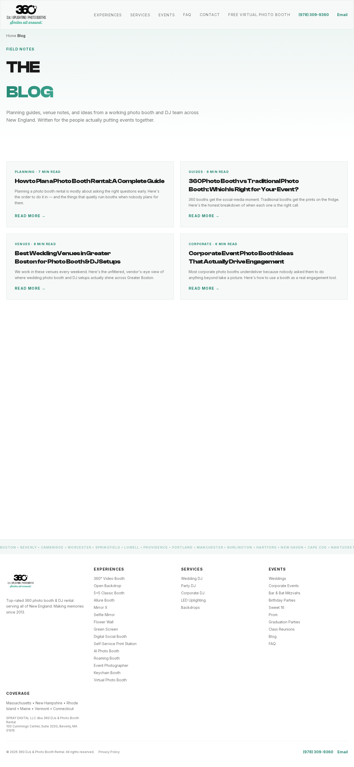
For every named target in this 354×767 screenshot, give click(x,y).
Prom (273, 614)
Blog (273, 636)
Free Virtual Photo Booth (259, 14)
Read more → (30, 216)
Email (342, 14)
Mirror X (101, 607)
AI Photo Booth (106, 651)
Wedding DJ (191, 578)
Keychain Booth (107, 672)
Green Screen (106, 629)
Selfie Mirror (104, 614)
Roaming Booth (107, 658)
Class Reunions (282, 629)
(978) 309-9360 (314, 14)
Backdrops (190, 607)
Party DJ (188, 585)
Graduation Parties (284, 622)
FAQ (187, 14)
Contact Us (115, 504)
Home (11, 35)
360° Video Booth (109, 578)
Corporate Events (284, 585)
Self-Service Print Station (115, 643)
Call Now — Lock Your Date (48, 504)
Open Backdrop (107, 585)
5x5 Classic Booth (109, 593)
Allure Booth (104, 600)
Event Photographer (111, 665)
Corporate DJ (192, 593)
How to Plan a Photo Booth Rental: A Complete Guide (89, 181)
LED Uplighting (193, 600)
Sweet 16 (276, 607)
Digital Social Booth (110, 636)
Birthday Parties (282, 600)
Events (167, 15)
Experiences (108, 15)
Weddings (277, 578)
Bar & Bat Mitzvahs (284, 593)
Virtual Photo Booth (110, 680)
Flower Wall (104, 622)
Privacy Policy (109, 752)
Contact (210, 14)
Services (140, 15)
